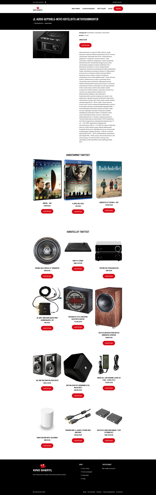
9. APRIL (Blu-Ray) (78, 203)
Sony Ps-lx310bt (78, 261)
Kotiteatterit (39, 23)
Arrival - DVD (47, 203)
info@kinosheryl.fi (117, 2)
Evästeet (99, 492)
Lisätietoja (85, 45)
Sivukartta (119, 492)
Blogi (110, 9)
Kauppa (118, 8)
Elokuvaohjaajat (89, 9)
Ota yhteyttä (91, 492)
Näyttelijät (101, 9)
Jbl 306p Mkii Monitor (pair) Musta (47, 380)
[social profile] (45, 2)
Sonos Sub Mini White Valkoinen (47, 438)
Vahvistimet (105, 33)
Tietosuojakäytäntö (109, 492)
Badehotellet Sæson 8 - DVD (109, 202)
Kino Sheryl (76, 9)
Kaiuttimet (48, 23)
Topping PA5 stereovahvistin (108, 268)
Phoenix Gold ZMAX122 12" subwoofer (47, 268)
